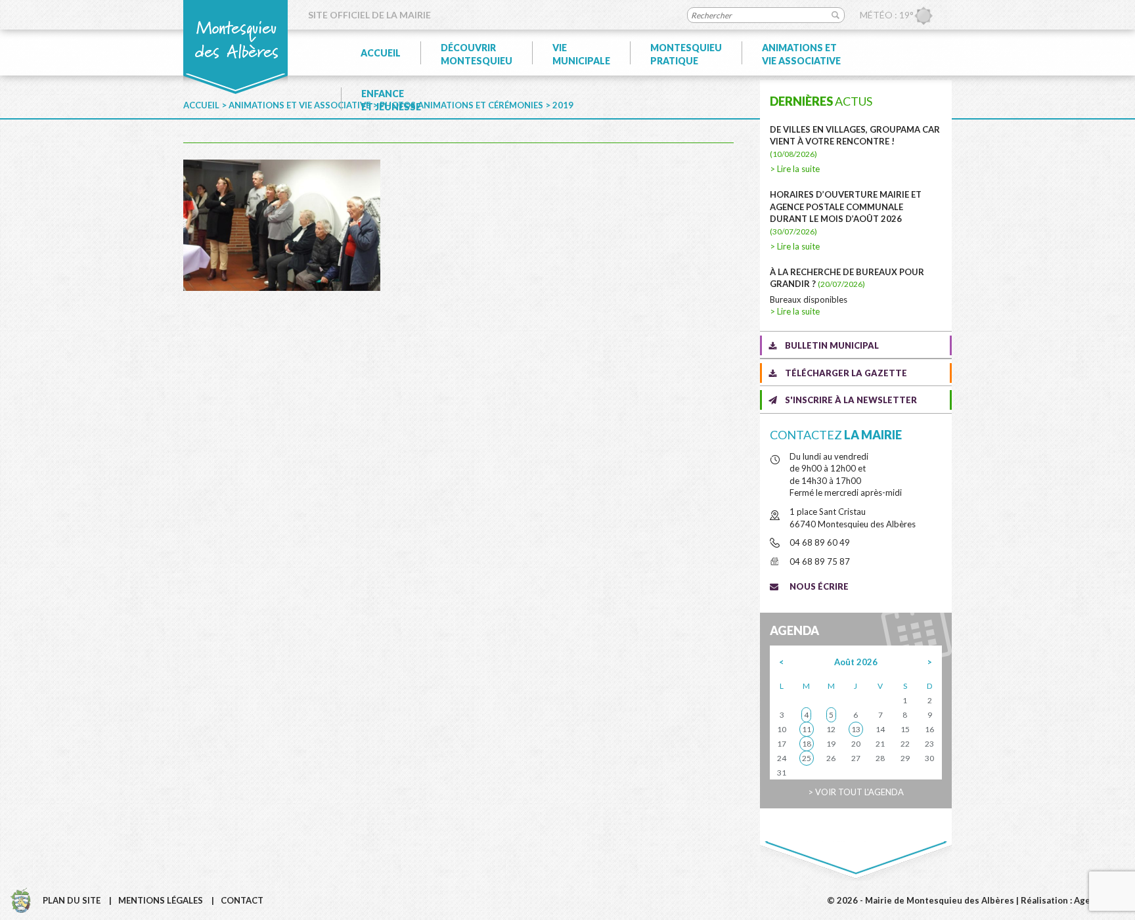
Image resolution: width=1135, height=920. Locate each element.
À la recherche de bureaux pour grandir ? (847, 278)
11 (806, 729)
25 (806, 758)
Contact (242, 900)
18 (806, 744)
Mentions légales (160, 900)
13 (855, 729)
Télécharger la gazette (846, 373)
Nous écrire (819, 586)
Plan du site (71, 900)
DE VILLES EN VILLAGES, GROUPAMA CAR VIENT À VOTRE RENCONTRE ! (855, 141)
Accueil (381, 52)
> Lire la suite (795, 169)
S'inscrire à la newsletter (851, 400)
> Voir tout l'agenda (856, 792)
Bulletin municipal (832, 345)
